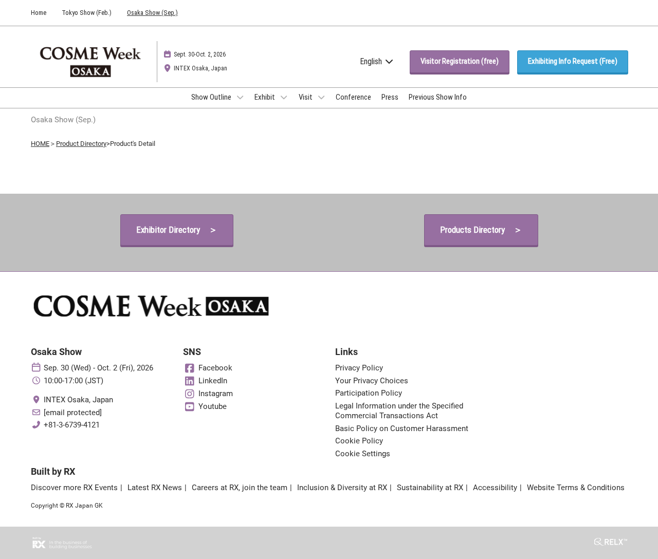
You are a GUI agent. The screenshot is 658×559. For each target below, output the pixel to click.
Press (389, 97)
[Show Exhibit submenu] (283, 97)
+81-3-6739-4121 (72, 425)
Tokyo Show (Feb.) (87, 12)
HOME (40, 143)
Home (38, 12)
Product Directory (81, 143)
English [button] (372, 61)
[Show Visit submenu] (321, 97)
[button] (459, 61)
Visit (306, 97)
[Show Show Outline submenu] (240, 97)
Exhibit (265, 97)
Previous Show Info (438, 97)
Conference (353, 97)
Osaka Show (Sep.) (152, 12)
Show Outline (212, 97)
